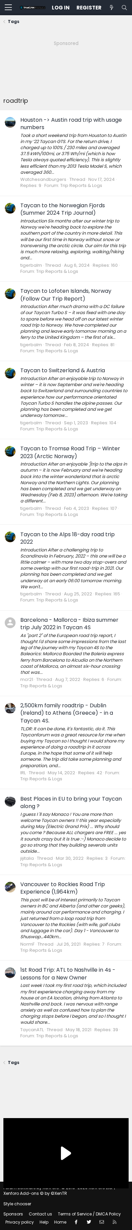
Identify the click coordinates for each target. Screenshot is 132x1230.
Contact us (40, 1214)
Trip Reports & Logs (81, 185)
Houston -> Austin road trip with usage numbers (71, 123)
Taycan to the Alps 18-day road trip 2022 (67, 538)
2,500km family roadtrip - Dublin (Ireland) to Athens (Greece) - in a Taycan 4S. (66, 713)
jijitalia (27, 858)
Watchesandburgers (43, 179)
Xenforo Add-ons (35, 1193)
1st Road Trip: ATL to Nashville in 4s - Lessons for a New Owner (67, 973)
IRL (23, 773)
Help (44, 1222)
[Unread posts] (111, 7)
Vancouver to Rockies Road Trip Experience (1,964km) (62, 888)
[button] (8, 7)
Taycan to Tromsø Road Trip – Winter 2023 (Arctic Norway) (70, 452)
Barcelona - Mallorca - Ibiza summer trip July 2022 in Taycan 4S (69, 623)
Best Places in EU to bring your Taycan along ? (71, 802)
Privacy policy (19, 1222)
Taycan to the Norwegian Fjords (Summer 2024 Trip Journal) (62, 209)
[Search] (124, 7)
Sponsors (13, 1214)
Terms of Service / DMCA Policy (89, 1214)
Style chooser (17, 1204)
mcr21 (26, 679)
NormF (27, 944)
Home (60, 1222)
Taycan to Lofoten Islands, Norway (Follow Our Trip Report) (65, 294)
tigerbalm (31, 265)
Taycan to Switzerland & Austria (62, 370)
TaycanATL (32, 1029)
